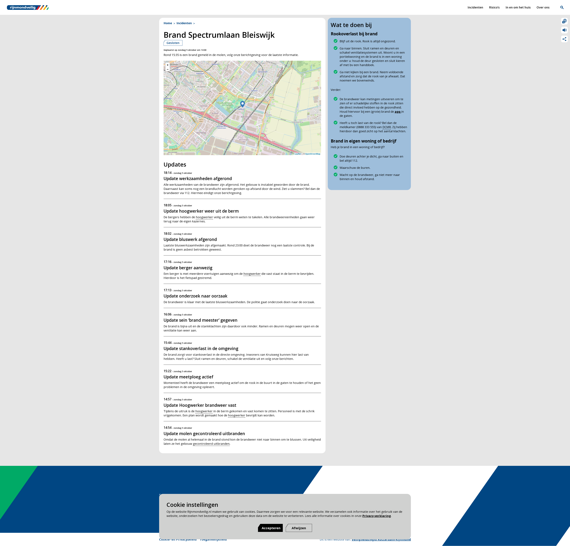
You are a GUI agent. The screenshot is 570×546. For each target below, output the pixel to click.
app (398, 112)
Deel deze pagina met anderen (564, 39)
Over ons (543, 7)
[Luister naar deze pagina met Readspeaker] (564, 30)
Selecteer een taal (564, 21)
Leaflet (298, 154)
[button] (242, 104)
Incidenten (475, 7)
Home (168, 23)
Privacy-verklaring (376, 516)
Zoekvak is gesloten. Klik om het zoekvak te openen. (562, 7)
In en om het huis (518, 7)
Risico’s (494, 7)
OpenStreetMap (312, 154)
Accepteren (271, 528)
